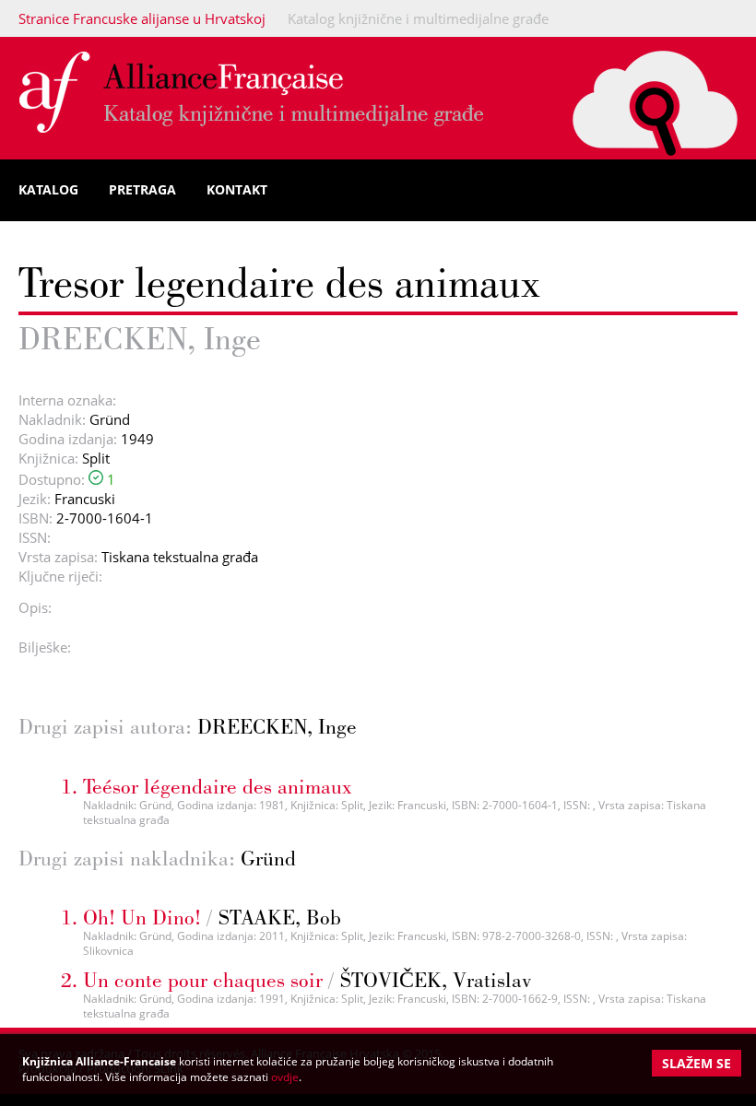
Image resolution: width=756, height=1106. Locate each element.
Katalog (48, 189)
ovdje (285, 1077)
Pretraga (142, 189)
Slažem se (696, 1063)
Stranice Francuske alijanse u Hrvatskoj (142, 18)
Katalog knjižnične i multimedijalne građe (418, 18)
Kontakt (237, 189)
